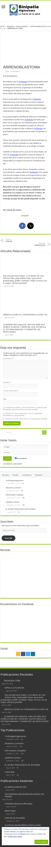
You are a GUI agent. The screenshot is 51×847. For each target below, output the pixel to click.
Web (5, 399)
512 (23, 483)
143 (23, 498)
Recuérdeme (22, 458)
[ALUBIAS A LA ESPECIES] (19, 579)
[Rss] (18, 654)
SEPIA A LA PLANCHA (14, 688)
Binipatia (10, 26)
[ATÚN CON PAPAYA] (7, 559)
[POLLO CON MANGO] (31, 559)
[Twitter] (28, 654)
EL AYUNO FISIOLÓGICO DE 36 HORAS (20, 509)
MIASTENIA (10, 811)
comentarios (27, 475)
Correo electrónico (11, 391)
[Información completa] (3, 495)
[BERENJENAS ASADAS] (43, 579)
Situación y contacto (13, 488)
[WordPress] (33, 654)
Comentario (8, 359)
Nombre (7, 382)
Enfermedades (22, 26)
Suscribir (8, 538)
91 (19, 512)
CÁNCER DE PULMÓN (15, 818)
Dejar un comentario (12, 71)
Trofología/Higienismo (15, 481)
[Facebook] (23, 654)
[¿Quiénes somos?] (3, 502)
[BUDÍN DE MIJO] (31, 591)
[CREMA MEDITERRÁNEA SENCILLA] (19, 586)
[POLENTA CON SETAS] (7, 579)
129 (23, 505)
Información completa (14, 495)
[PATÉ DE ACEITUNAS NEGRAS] (19, 559)
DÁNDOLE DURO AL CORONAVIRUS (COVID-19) (25, 314)
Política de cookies (15, 836)
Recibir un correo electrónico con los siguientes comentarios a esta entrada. (22, 414)
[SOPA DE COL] (7, 591)
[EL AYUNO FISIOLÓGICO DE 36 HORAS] (3, 509)
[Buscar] (44, 432)
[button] (25, 47)
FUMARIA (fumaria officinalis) (18, 804)
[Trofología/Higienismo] (3, 480)
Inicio (2, 26)
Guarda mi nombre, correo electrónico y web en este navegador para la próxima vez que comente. (25, 408)
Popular (15, 475)
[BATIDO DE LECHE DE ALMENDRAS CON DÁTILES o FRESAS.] (43, 567)
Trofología (22, 82)
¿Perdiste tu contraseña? (12, 464)
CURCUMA (9, 772)
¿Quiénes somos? (12, 502)
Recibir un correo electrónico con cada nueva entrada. (27, 419)
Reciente (5, 475)
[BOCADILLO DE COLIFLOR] (43, 557)
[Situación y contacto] (3, 488)
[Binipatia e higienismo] (26, 10)
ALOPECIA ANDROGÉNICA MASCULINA (23, 825)
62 (17, 775)
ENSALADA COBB (12, 680)
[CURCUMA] (2, 772)
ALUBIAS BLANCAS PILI (15, 787)
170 (22, 491)
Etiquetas (38, 475)
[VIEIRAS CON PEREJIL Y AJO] (31, 579)
